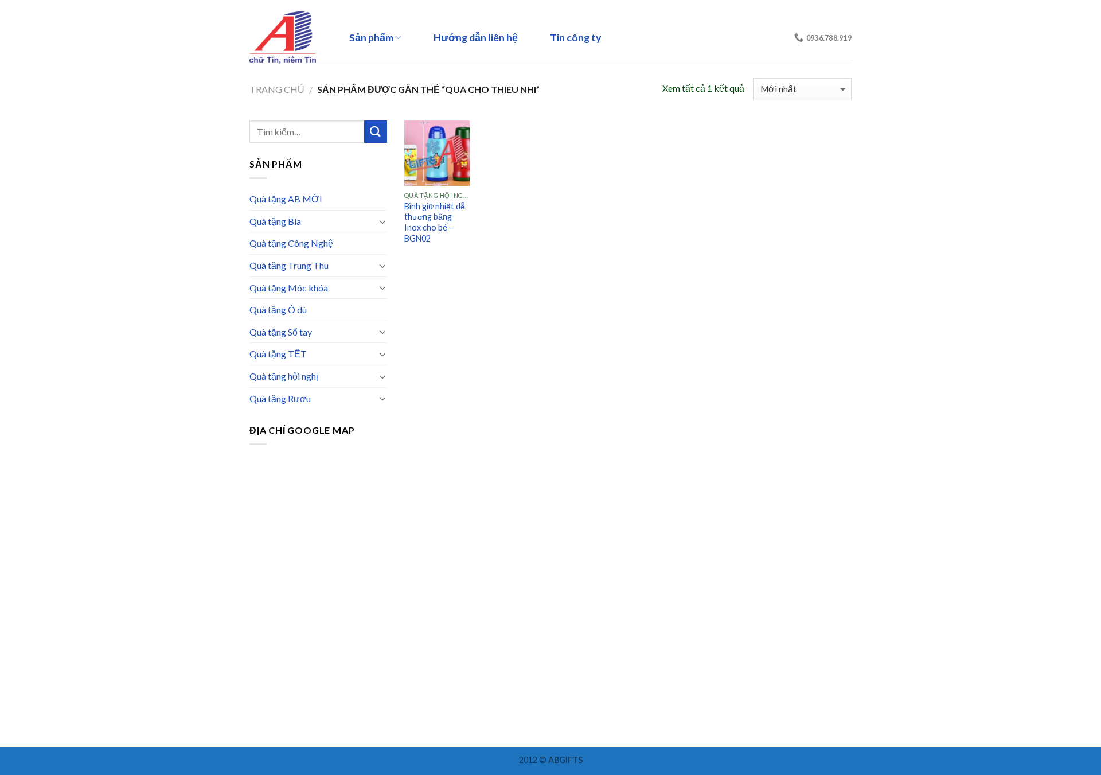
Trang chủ (276, 89)
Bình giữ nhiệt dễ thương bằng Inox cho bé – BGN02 (434, 222)
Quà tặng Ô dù (278, 309)
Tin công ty (575, 38)
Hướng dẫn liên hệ (476, 38)
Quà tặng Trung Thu (289, 265)
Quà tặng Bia (275, 221)
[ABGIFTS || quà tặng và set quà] (286, 37)
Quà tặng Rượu (280, 398)
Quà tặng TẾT (278, 353)
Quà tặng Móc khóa (288, 287)
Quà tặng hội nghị (283, 376)
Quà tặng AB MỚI (285, 198)
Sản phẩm (371, 38)
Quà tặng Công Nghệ (291, 242)
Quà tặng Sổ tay (280, 331)
